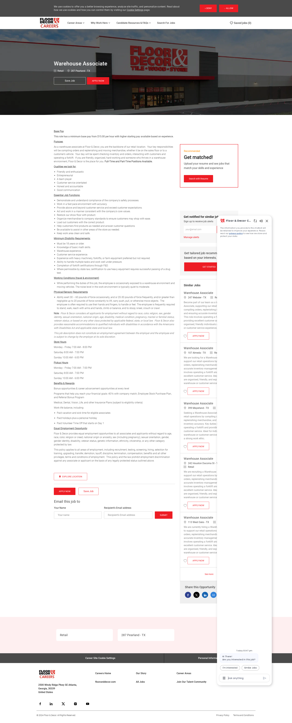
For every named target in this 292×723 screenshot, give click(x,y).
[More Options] (224, 678)
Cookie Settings (135, 10)
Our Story (141, 673)
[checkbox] (70, 80)
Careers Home (103, 673)
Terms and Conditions (243, 715)
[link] (191, 237)
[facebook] (40, 703)
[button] (98, 80)
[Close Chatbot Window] (267, 221)
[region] (244, 449)
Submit (163, 515)
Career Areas (184, 673)
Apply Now (201, 336)
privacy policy (236, 233)
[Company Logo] (52, 23)
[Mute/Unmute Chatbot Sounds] (261, 221)
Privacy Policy (222, 715)
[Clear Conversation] (255, 221)
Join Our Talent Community (191, 681)
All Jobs (140, 681)
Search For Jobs (166, 22)
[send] (265, 678)
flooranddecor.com (105, 681)
